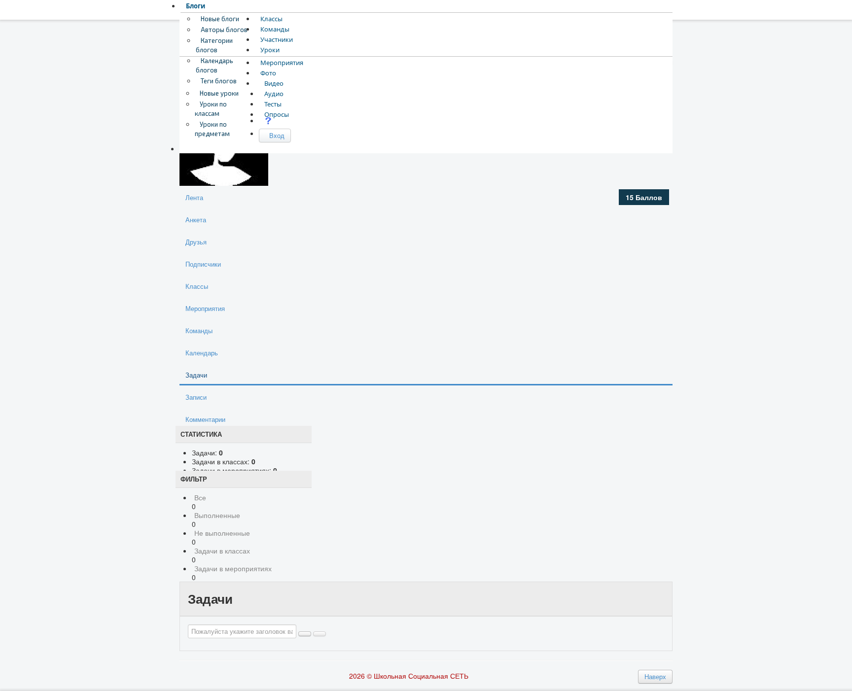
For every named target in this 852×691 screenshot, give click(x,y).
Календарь (201, 352)
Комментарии (205, 419)
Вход (274, 135)
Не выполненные (222, 533)
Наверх (655, 676)
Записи (196, 397)
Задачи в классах (222, 550)
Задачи (196, 375)
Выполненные (217, 515)
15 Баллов (644, 197)
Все (200, 497)
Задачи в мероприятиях (233, 568)
